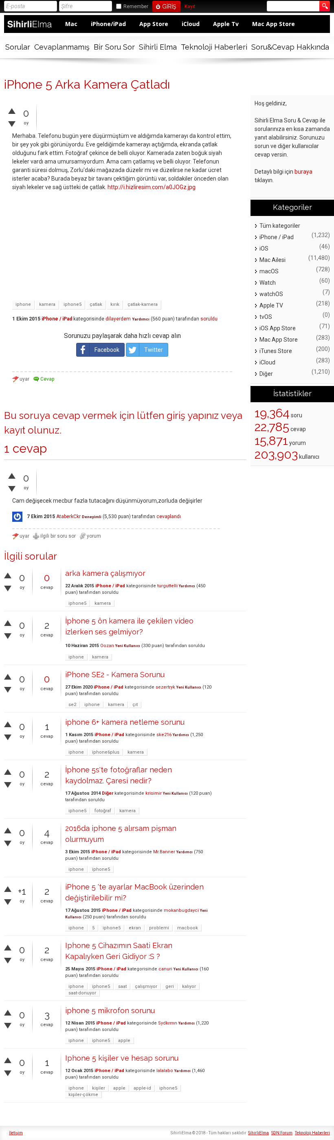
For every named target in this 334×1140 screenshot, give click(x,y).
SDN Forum (281, 1133)
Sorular (17, 47)
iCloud (191, 24)
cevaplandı (168, 516)
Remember (135, 6)
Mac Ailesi (272, 260)
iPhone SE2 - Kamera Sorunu (115, 674)
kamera (47, 304)
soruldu (209, 319)
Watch (267, 282)
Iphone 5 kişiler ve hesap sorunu (121, 1058)
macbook (187, 928)
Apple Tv (226, 24)
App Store (153, 24)
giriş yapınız (193, 415)
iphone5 (72, 304)
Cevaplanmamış (62, 47)
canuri (165, 969)
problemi (159, 928)
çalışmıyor (146, 986)
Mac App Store (273, 24)
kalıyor (189, 986)
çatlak (96, 304)
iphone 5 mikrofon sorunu (110, 1010)
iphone (23, 304)
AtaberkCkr (68, 516)
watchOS (271, 294)
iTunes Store (275, 351)
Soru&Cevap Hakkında (290, 47)
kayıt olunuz (31, 430)
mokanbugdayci (181, 910)
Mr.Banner (164, 851)
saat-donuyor (82, 993)
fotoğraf (102, 810)
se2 (72, 704)
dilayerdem (118, 319)
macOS (269, 271)
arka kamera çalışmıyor (105, 573)
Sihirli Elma (158, 47)
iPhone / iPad (57, 319)
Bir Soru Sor (114, 47)
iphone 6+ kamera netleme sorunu (125, 722)
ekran (135, 928)
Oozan (107, 645)
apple (124, 1040)
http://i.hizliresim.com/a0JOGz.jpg (152, 187)
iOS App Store (277, 328)
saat (122, 986)
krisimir (153, 793)
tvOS (265, 317)
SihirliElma (258, 1133)
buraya (303, 171)
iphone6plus (105, 752)
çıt (135, 704)
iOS (263, 248)
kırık (114, 304)
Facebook (106, 350)
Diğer (107, 793)
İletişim (16, 1133)
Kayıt (190, 6)
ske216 (163, 734)
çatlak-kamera (142, 304)
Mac (71, 24)
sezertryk (165, 687)
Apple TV (271, 305)
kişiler (98, 1088)
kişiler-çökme (83, 1094)
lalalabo (164, 1070)
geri (169, 986)
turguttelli (167, 586)
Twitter (153, 350)
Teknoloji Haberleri (214, 47)
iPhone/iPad (108, 24)
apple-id (142, 1088)
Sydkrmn (167, 1023)
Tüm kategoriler (279, 225)
